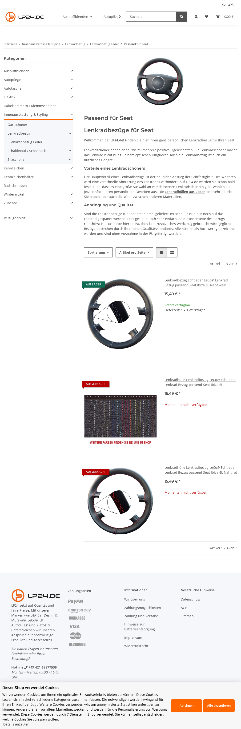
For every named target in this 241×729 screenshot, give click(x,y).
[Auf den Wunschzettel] (149, 285)
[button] (196, 16)
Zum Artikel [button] (201, 419)
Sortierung (96, 252)
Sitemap (187, 616)
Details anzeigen (16, 724)
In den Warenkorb (200, 339)
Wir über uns (134, 599)
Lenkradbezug (19, 133)
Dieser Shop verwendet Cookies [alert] (30, 687)
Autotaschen (14, 88)
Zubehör (10, 203)
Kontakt (227, 4)
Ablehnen (186, 705)
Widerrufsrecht (136, 646)
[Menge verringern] (168, 325)
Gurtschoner (17, 124)
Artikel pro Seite (132, 252)
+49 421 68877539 (42, 667)
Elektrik (9, 97)
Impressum (133, 637)
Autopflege (12, 79)
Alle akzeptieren (219, 705)
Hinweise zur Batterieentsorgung (139, 626)
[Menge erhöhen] (233, 325)
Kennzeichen (14, 168)
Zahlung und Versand (141, 616)
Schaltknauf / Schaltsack (27, 150)
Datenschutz (191, 599)
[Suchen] (181, 17)
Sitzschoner (17, 159)
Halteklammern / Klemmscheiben (30, 106)
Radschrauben (15, 185)
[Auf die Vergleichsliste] (137, 285)
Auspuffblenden (16, 71)
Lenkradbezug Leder (25, 142)
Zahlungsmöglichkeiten (142, 607)
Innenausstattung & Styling (26, 114)
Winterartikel (14, 194)
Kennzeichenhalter (19, 177)
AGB (184, 607)
